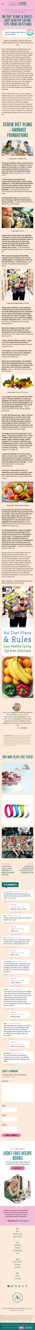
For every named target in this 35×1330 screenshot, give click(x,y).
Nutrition (17, 1245)
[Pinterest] (22, 728)
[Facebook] (20, 728)
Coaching (17, 1278)
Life (17, 1253)
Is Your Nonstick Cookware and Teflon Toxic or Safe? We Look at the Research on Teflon (26, 868)
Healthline (14, 723)
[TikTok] (12, 1286)
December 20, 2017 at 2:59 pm (17, 907)
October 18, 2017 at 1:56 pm (17, 1044)
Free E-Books (17, 1237)
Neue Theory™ (17, 1262)
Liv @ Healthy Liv (7, 961)
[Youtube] (25, 728)
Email (4, 1115)
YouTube (17, 1267)
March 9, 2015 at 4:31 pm (17, 1053)
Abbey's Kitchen (17, 4)
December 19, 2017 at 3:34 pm (14, 937)
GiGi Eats (5, 989)
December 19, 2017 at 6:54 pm (17, 928)
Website (4, 1125)
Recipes (17, 1248)
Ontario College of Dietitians (16, 714)
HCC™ (17, 1231)
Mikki (4, 915)
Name (4, 1106)
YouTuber (10, 717)
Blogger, (15, 717)
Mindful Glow (17, 1234)
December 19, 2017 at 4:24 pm (13, 915)
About (17, 1276)
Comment (5, 1081)
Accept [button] (21, 1327)
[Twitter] (27, 728)
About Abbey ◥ (24, 1221)
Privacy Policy (21, 1310)
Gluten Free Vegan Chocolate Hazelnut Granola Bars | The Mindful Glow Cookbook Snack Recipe (8, 869)
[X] (22, 1286)
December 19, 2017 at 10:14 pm (20, 892)
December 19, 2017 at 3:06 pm (17, 980)
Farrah (5, 937)
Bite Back (17, 1264)
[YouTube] (8, 1286)
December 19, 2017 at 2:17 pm (19, 961)
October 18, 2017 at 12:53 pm (14, 1023)
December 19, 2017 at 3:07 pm (17, 1014)
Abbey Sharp (20, 32)
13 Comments (22, 12)
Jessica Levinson (8, 892)
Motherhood (17, 1251)
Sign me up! (17, 1168)
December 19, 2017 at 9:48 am (15, 989)
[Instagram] (18, 728)
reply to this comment (9, 901)
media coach (10, 719)
